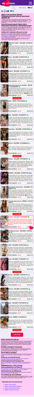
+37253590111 (23, 71)
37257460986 (23, 217)
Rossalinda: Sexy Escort (15, 187)
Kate (9, 101)
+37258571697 (23, 57)
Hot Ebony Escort (13, 231)
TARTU (14, 101)
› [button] (7, 42)
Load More (17, 334)
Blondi (10, 143)
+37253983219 (22, 317)
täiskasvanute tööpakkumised (18, 368)
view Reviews (17, 98)
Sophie (10, 71)
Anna (10, 57)
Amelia (10, 217)
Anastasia (11, 129)
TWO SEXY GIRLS (13, 43)
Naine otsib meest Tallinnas (13, 386)
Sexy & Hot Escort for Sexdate (17, 85)
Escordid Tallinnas (8, 35)
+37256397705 (24, 173)
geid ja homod (18, 362)
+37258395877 (22, 259)
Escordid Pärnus (25, 35)
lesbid (13, 362)
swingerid (24, 362)
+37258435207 (14, 86)
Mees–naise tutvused (6, 362)
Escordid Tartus (17, 35)
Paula (10, 317)
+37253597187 (23, 275)
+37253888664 (23, 143)
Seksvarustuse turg (5, 372)
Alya (9, 303)
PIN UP (19, 53)
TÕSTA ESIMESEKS (12, 53)
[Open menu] (30, 3)
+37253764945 (21, 101)
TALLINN (22, 43)
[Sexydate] (8, 2)
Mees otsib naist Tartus (12, 390)
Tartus (11, 358)
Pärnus (15, 358)
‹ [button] (1, 42)
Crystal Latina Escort (14, 201)
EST (31, 8)
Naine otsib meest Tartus (12, 388)
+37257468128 (22, 303)
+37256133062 (22, 245)
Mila (9, 115)
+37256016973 (26, 129)
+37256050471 (22, 115)
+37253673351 (24, 289)
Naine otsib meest (10, 384)
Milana (10, 159)
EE (13, 11)
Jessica (10, 275)
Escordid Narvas (5, 36)
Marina (10, 289)
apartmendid (8, 363)
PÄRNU (24, 201)
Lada (9, 259)
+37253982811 (24, 159)
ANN (9, 245)
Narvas (20, 358)
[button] (2, 11)
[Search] (13, 7)
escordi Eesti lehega (7, 355)
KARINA (10, 173)
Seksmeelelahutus (5, 368)
